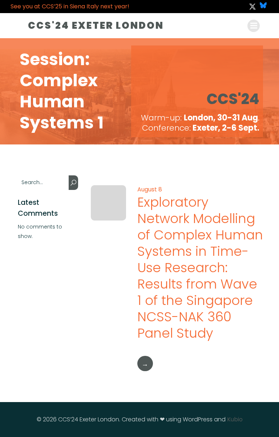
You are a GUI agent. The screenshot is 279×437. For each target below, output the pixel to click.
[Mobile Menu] (253, 26)
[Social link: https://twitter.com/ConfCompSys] (252, 6)
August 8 (149, 189)
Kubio (235, 419)
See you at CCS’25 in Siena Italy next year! (70, 6)
